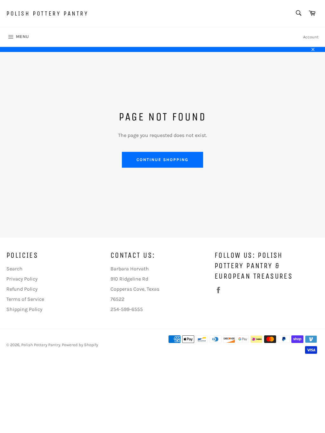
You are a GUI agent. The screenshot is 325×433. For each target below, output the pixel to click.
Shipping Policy (24, 309)
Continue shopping (162, 159)
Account (311, 37)
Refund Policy (21, 289)
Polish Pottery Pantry (47, 13)
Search (14, 269)
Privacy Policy (21, 279)
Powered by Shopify (80, 344)
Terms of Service (25, 299)
